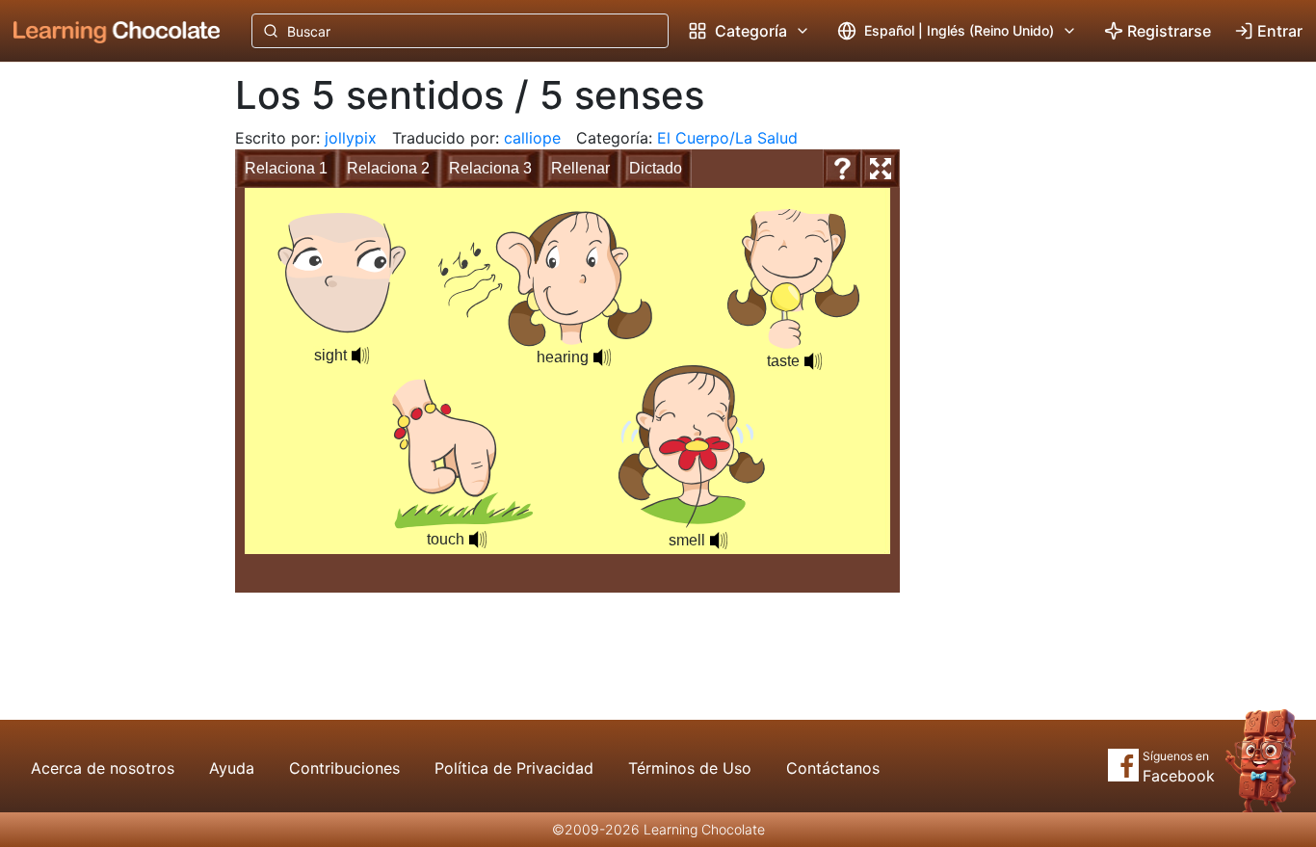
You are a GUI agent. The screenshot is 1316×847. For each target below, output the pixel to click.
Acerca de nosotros (102, 768)
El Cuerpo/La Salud (727, 137)
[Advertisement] (102, 381)
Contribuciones (344, 768)
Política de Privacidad (513, 768)
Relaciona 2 (388, 168)
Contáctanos (833, 768)
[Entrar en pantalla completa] (880, 168)
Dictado (655, 168)
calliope (532, 137)
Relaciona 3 (490, 168)
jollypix (351, 137)
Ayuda (231, 768)
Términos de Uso (689, 768)
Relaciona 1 (286, 168)
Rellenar (580, 168)
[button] (360, 355)
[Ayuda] (842, 168)
